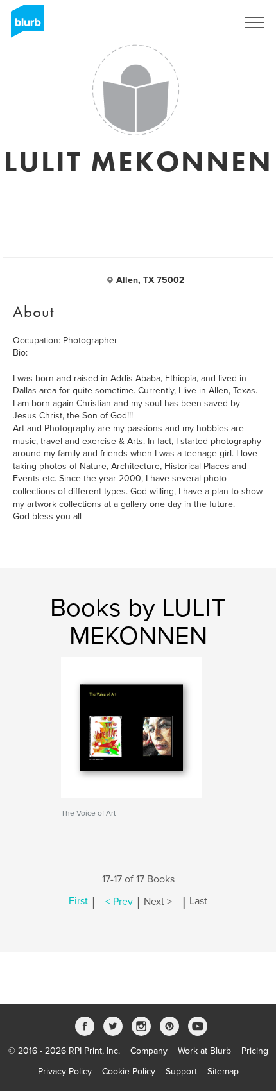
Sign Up (204, 22)
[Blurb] (23, 25)
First (78, 901)
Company (149, 1050)
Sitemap (223, 1071)
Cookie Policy (128, 1071)
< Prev (119, 901)
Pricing (254, 1050)
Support (181, 1071)
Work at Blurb (204, 1050)
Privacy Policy (65, 1071)
